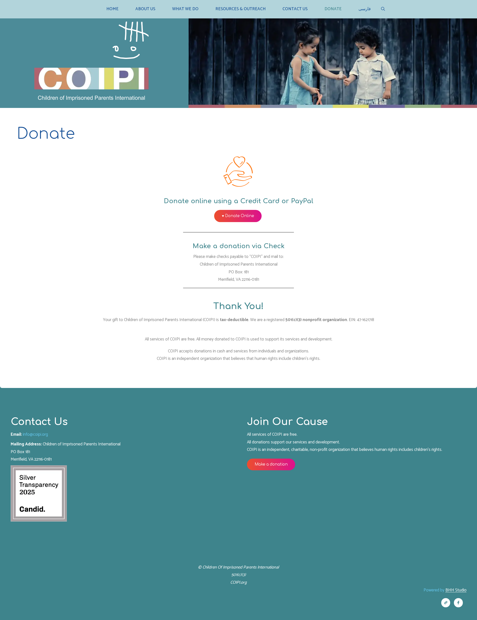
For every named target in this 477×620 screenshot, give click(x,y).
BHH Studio (456, 590)
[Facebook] (458, 602)
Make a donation (271, 464)
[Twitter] (445, 602)
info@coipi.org (35, 434)
